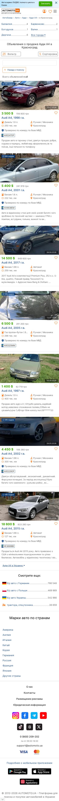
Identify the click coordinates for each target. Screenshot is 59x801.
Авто (17, 17)
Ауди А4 (33, 17)
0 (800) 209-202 (29, 736)
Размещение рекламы (29, 698)
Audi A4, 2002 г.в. (13, 453)
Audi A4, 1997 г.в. (13, 390)
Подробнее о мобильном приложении (29, 762)
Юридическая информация (29, 704)
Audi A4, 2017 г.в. (13, 262)
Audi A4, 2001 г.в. (13, 190)
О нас (29, 686)
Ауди (24, 17)
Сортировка (49, 53)
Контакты (29, 692)
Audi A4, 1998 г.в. (13, 117)
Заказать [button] (45, 3)
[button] (56, 11)
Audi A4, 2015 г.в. (13, 528)
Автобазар (7, 17)
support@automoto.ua (30, 745)
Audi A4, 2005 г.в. (13, 327)
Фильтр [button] (11, 53)
